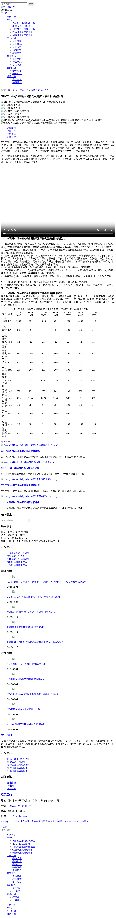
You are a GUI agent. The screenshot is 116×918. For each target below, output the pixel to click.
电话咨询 (11, 914)
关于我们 (11, 38)
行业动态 (17, 62)
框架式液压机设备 (21, 26)
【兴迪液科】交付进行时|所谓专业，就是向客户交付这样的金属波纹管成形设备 (46, 582)
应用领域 (11, 134)
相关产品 (5, 442)
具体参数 (11, 137)
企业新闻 (17, 59)
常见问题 (17, 64)
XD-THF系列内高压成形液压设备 (23, 709)
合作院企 (11, 67)
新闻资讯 (11, 56)
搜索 (31, 4)
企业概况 (17, 44)
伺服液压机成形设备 (22, 35)
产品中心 (11, 20)
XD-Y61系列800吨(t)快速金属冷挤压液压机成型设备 (33, 694)
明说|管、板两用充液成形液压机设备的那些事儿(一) (32, 612)
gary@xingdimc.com (17, 816)
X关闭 (4, 826)
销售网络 (17, 50)
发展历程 (17, 53)
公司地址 (17, 82)
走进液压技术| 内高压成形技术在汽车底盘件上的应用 (33, 597)
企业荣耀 (17, 41)
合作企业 (17, 73)
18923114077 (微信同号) (20, 806)
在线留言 (17, 79)
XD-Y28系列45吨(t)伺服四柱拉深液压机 (26, 664)
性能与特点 (12, 131)
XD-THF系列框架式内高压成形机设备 (26, 679)
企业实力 (17, 47)
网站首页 (11, 17)
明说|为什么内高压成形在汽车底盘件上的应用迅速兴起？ (35, 642)
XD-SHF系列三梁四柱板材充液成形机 (26, 724)
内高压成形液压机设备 (23, 23)
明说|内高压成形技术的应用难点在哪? (25, 627)
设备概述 (11, 128)
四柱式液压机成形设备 (23, 29)
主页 (14, 90)
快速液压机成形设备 (22, 32)
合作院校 (17, 70)
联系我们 (11, 76)
